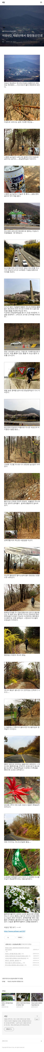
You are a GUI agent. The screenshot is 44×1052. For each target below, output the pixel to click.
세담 (3, 2)
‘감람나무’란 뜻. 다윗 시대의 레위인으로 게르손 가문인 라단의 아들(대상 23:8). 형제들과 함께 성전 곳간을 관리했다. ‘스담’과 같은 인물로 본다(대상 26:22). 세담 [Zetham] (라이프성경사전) (17, 1022)
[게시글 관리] (13, 937)
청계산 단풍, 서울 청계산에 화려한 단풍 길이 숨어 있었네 (17, 948)
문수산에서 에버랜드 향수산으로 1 (14, 965)
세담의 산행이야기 (6, 1044)
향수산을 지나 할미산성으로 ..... (13, 962)
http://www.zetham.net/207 (14, 931)
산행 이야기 (8, 944)
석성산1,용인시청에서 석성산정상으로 (15, 958)
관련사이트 (5, 1041)
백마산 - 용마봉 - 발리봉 (12, 960)
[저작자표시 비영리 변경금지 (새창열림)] (27, 937)
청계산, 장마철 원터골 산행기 (13, 953)
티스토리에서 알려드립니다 (9, 1048)
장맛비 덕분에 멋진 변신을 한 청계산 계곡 (16, 956)
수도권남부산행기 (16, 944)
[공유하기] (10, 937)
